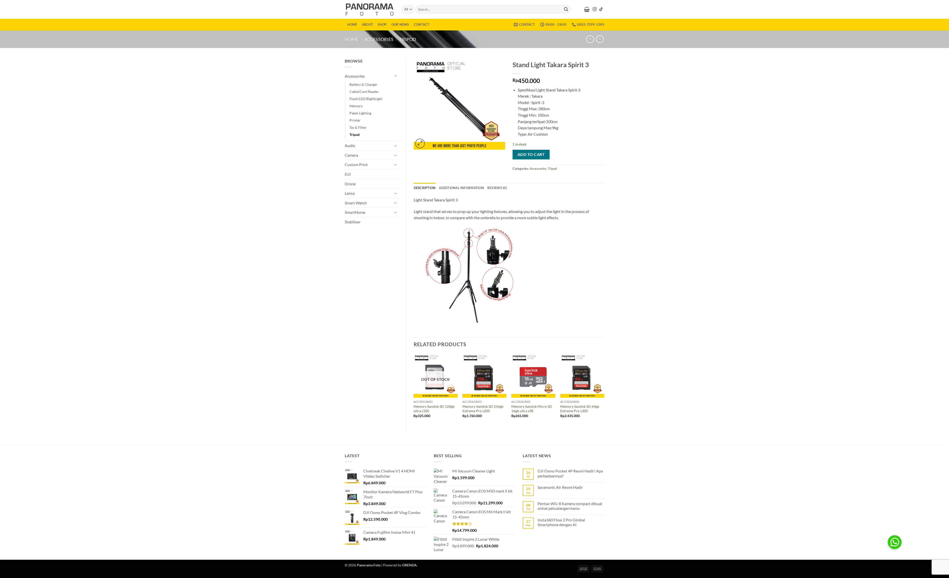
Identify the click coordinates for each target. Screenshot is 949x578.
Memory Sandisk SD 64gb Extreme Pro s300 (579, 408)
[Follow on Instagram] (595, 9)
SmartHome (355, 212)
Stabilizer (353, 221)
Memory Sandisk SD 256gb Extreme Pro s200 (482, 408)
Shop (382, 24)
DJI (348, 174)
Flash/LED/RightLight (365, 99)
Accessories (378, 39)
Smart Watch (356, 202)
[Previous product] (600, 39)
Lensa (350, 193)
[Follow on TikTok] (601, 9)
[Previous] (414, 390)
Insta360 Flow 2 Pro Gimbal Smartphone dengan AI (561, 522)
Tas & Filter (358, 127)
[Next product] (590, 39)
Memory (356, 106)
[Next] (604, 390)
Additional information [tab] (461, 188)
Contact (422, 24)
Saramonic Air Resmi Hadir (560, 487)
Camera (351, 155)
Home (352, 24)
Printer (355, 120)
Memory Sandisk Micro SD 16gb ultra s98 (531, 408)
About (367, 24)
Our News (400, 24)
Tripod (407, 39)
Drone (350, 183)
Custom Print (356, 164)
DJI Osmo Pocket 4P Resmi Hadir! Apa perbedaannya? (570, 473)
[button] (587, 9)
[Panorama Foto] (369, 9)
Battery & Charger (363, 84)
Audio (350, 145)
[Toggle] (396, 76)
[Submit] (566, 9)
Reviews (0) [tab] (497, 188)
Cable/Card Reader (364, 91)
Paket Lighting (360, 113)
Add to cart (531, 154)
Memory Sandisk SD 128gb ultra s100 (433, 408)
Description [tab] (425, 188)
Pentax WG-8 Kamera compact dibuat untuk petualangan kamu (570, 506)
